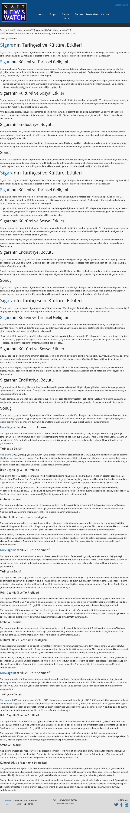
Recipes (79, 14)
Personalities (92, 14)
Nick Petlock (69, 803)
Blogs (53, 14)
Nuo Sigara (7, 427)
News (40, 14)
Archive (105, 14)
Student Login (121, 4)
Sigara (7, 45)
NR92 (19, 804)
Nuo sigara (5, 454)
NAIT (30, 804)
